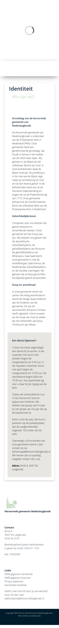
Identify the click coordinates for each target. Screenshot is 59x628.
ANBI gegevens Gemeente (19, 574)
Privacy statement (14, 581)
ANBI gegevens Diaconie (18, 577)
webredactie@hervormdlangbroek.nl (24, 598)
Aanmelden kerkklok (16, 585)
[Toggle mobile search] (49, 68)
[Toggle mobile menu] (55, 68)
